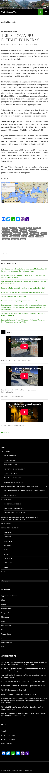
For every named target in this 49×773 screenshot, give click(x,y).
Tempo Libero (6, 634)
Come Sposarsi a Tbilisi (12, 504)
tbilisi (24, 236)
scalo (5, 236)
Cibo (3, 600)
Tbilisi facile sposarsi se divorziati (13, 296)
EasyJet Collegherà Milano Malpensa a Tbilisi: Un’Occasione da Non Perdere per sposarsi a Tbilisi (24, 321)
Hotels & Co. (8, 545)
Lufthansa (7, 233)
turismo (40, 236)
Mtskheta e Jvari (10, 460)
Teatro (6, 567)
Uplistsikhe (5, 396)
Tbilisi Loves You (9, 12)
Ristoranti (8, 563)
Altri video (6, 432)
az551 (29, 227)
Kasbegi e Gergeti (10, 473)
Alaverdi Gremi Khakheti (13, 482)
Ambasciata (8, 537)
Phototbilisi (6, 523)
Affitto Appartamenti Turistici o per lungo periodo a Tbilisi (24, 486)
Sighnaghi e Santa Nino (12, 478)
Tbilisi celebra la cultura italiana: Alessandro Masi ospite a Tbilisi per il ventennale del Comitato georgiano (24, 270)
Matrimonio (6, 499)
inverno (33, 230)
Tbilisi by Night (7, 426)
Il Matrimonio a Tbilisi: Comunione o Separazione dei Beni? (23, 292)
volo (23, 239)
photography (6, 625)
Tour (31, 236)
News (15, 31)
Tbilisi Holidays (9, 495)
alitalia (14, 227)
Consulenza (8, 541)
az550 (22, 227)
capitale (37, 227)
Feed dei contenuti (8, 735)
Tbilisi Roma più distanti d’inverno (20, 37)
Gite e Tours (5, 451)
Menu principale (46, 12)
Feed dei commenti (8, 739)
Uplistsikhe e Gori (10, 464)
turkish (6, 239)
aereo (5, 227)
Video (9, 332)
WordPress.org (6, 744)
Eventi (3, 604)
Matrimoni (5, 617)
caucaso (6, 230)
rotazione (34, 233)
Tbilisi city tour (10, 456)
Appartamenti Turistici (9, 596)
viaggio (15, 239)
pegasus (17, 233)
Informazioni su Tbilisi (10, 528)
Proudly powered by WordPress (22, 770)
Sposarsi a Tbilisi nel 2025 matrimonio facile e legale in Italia (23, 288)
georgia (24, 230)
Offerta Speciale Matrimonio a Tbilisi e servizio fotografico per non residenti (19, 518)
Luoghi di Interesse (8, 613)
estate (15, 230)
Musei (6, 550)
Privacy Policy (5, 770)
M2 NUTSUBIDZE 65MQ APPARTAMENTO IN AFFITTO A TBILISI (24, 491)
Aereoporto (8, 532)
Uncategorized (6, 643)
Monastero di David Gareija (14, 469)
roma (25, 233)
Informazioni (6, 31)
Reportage (8, 558)
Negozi (6, 554)
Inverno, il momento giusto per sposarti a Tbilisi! (19, 301)
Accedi (3, 731)
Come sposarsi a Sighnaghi (14, 508)
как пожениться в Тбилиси (14, 513)
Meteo (3, 572)
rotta (44, 233)
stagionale (15, 236)
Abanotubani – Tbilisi (9, 360)
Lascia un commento (29, 44)
